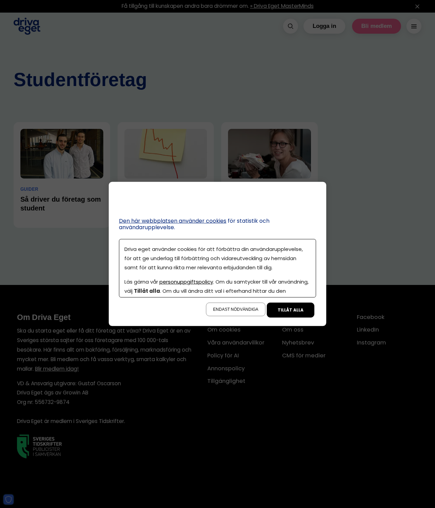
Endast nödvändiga (235, 309)
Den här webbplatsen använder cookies (172, 221)
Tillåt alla (290, 310)
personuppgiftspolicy (186, 281)
